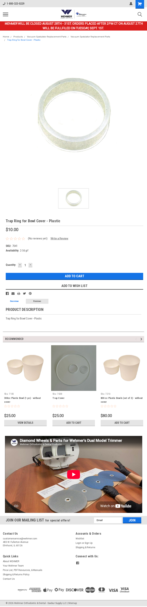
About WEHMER (11, 561)
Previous (136, 339)
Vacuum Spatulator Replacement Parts (46, 37)
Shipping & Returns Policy (16, 574)
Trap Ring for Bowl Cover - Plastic (24, 40)
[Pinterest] (30, 293)
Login (78, 543)
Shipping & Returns (85, 547)
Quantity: (11, 264)
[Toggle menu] (5, 14)
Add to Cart (73, 422)
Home (6, 37)
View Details (25, 422)
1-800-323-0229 (15, 3)
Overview (14, 301)
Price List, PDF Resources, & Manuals (22, 570)
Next (141, 339)
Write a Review (59, 238)
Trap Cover (58, 398)
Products (18, 37)
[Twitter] (24, 293)
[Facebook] (7, 293)
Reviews (37, 301)
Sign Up (88, 543)
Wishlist (80, 538)
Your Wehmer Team (13, 565)
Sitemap (72, 603)
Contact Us (9, 579)
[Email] (13, 293)
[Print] (18, 293)
